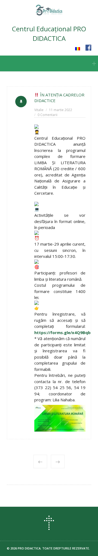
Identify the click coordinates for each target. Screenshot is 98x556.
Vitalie (39, 110)
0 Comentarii (47, 114)
